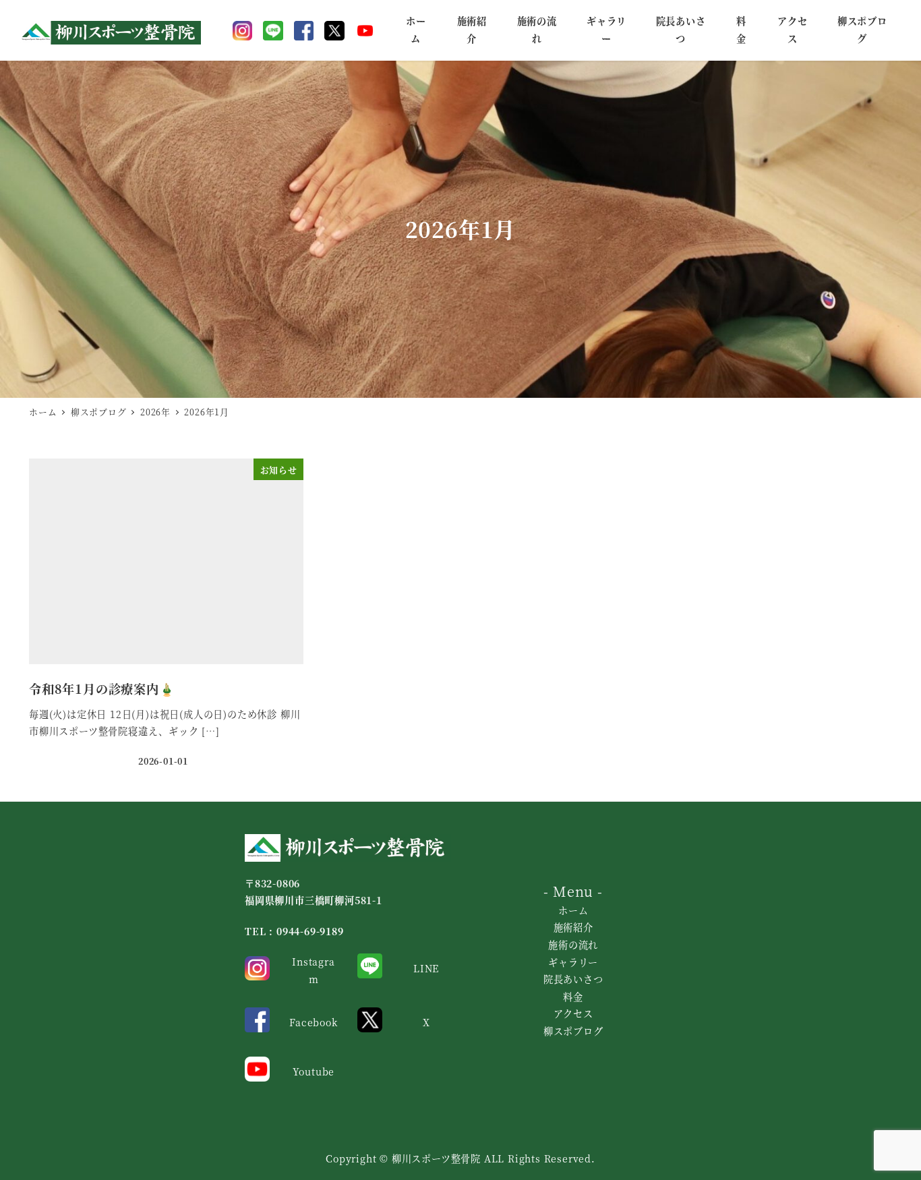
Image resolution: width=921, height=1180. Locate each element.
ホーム (573, 910)
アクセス (573, 1013)
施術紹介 (573, 927)
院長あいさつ (573, 979)
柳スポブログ (573, 1031)
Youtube (314, 1071)
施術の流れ (573, 944)
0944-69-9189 (310, 931)
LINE (426, 968)
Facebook (313, 1022)
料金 (573, 996)
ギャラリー (573, 962)
